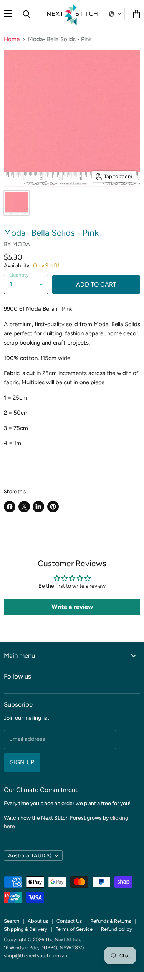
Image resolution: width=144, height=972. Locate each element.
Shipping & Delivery (25, 929)
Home (12, 39)
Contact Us (69, 921)
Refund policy (116, 929)
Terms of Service (74, 929)
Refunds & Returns (110, 921)
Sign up (22, 762)
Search (11, 921)
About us (38, 921)
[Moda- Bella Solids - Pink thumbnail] (16, 203)
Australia (29, 855)
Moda (21, 244)
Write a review (72, 606)
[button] (115, 14)
